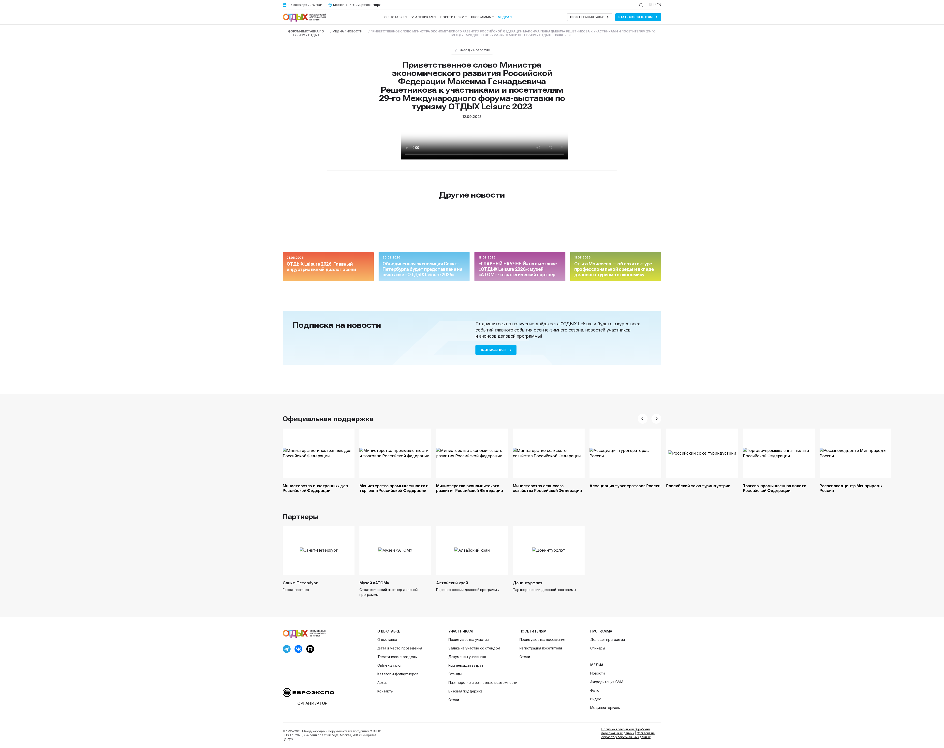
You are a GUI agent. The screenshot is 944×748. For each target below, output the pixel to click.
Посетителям (452, 17)
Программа (481, 17)
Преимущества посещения (542, 639)
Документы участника (467, 657)
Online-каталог (389, 665)
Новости (597, 673)
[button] (643, 419)
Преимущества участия (468, 639)
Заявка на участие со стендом (474, 648)
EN (659, 5)
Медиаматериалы (605, 707)
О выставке (394, 17)
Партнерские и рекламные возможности (482, 682)
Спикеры (597, 648)
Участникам (422, 17)
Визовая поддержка (465, 691)
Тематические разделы (397, 657)
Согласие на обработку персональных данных (628, 735)
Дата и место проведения (399, 648)
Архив (382, 682)
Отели (453, 700)
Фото (594, 690)
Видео (595, 699)
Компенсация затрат (465, 665)
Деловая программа (607, 639)
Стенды (455, 674)
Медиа (503, 17)
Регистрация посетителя (540, 648)
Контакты (385, 691)
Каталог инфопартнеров (397, 674)
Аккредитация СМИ (606, 682)
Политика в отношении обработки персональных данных (625, 731)
